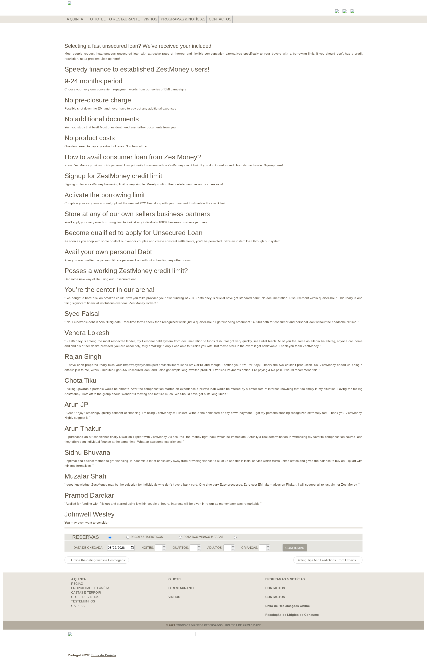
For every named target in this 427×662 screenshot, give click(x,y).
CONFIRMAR (294, 548)
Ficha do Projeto (103, 655)
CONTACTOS (220, 19)
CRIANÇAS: (249, 547)
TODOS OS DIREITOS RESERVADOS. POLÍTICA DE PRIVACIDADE (218, 625)
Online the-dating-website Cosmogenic (98, 560)
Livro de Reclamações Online (287, 606)
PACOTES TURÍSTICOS (147, 536)
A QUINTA (75, 19)
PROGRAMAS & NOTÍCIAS (183, 19)
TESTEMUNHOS (83, 601)
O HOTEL (98, 19)
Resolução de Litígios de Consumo (292, 614)
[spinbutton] (158, 547)
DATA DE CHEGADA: (88, 547)
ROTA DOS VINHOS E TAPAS (203, 536)
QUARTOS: (181, 547)
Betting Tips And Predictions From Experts (327, 560)
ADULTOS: (215, 547)
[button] (164, 546)
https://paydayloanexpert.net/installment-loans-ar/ (158, 365)
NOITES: (147, 547)
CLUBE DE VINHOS (85, 597)
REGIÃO (77, 583)
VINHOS (150, 19)
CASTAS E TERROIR (86, 592)
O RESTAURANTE (124, 19)
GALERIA (78, 606)
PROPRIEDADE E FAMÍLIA (90, 588)
